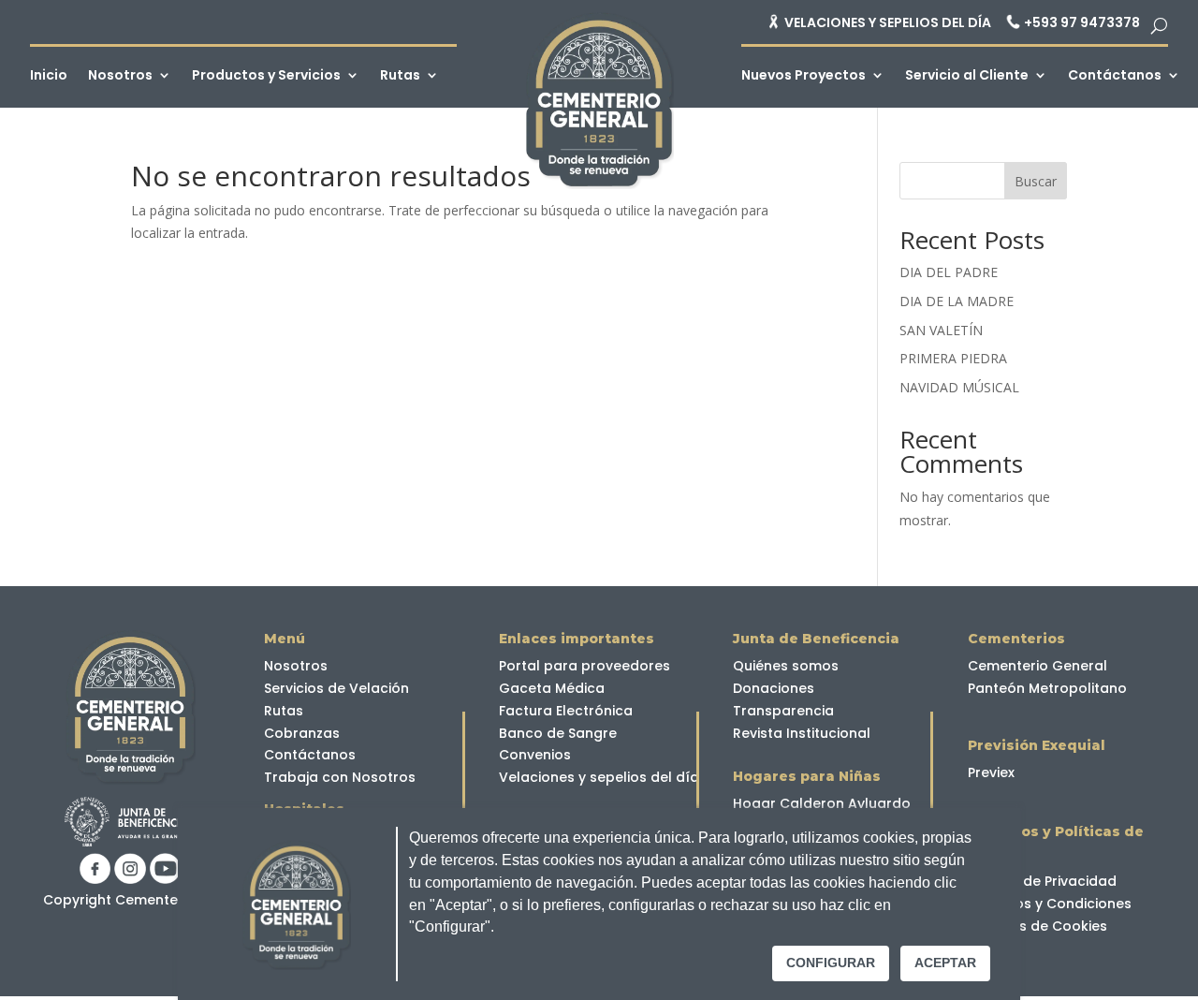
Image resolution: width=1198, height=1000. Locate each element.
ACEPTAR (945, 962)
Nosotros (120, 76)
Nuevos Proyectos (803, 76)
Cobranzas (302, 733)
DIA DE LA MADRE (956, 301)
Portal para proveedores (584, 665)
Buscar (1036, 181)
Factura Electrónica (566, 710)
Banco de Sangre (558, 733)
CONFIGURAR (830, 962)
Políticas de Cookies (1037, 926)
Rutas (400, 76)
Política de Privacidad (1042, 881)
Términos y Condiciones (1050, 903)
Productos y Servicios (266, 76)
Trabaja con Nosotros (340, 777)
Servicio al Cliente (967, 76)
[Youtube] (166, 879)
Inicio (48, 76)
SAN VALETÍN (941, 330)
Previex (991, 772)
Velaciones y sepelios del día (599, 777)
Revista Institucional (801, 733)
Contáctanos (1114, 76)
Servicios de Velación (336, 688)
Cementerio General (1037, 665)
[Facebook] (95, 879)
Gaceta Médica (552, 688)
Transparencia (783, 710)
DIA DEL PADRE (948, 272)
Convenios (535, 754)
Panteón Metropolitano (1047, 688)
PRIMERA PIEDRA (953, 358)
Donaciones (773, 688)
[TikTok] (130, 879)
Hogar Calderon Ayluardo (822, 803)
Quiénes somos (786, 665)
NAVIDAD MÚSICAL (959, 387)
